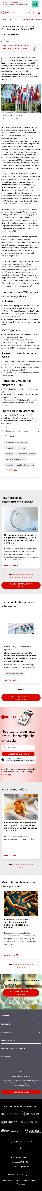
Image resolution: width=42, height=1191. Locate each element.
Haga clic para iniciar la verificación (21, 760)
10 (32, 574)
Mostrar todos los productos (21, 697)
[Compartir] (30, 12)
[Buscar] (26, 12)
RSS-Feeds (5, 1057)
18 (26, 577)
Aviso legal (7, 1180)
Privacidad (21, 1184)
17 (24, 577)
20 (31, 577)
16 (22, 577)
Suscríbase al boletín (18, 754)
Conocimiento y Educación (13, 1048)
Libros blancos (8, 1040)
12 (12, 577)
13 (15, 577)
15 (19, 577)
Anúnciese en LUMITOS (20, 1157)
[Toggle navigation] (39, 12)
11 (10, 577)
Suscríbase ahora (21, 1092)
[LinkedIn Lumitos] (21, 1148)
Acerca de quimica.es (21, 1166)
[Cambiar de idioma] (34, 12)
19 (29, 577)
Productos (6, 1032)
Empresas (5, 1024)
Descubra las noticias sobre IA (21, 992)
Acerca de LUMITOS (20, 1162)
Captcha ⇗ (31, 763)
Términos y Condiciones (25, 1180)
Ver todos (12, 470)
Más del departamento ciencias (21, 585)
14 (17, 577)
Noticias (5, 1016)
